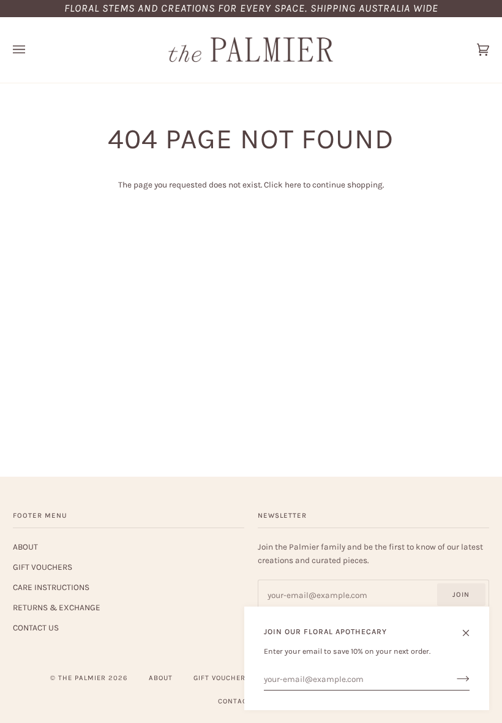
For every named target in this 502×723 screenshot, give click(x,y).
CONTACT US (36, 627)
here (293, 184)
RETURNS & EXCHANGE (56, 607)
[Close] (471, 628)
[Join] (453, 679)
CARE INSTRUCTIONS (51, 587)
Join (461, 595)
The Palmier (82, 678)
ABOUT (25, 546)
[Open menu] (31, 50)
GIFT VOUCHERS (42, 567)
